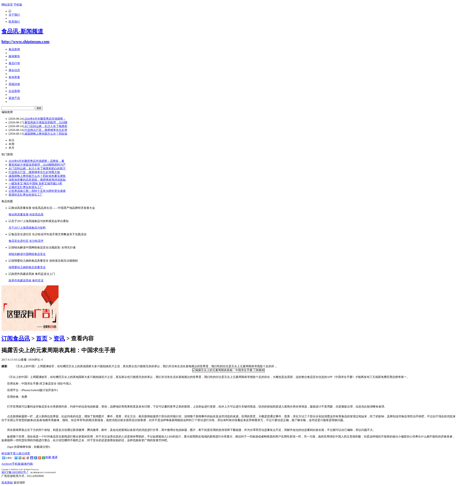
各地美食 (14, 77)
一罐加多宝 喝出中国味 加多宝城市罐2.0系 (35, 183)
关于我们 (14, 14)
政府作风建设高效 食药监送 (26, 280)
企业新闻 (14, 91)
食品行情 (14, 63)
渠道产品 (14, 98)
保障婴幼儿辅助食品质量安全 (27, 267)
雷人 (16, 453)
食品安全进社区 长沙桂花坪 (26, 240)
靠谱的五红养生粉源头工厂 (26, 194)
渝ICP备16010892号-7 (14, 472)
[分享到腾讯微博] (16, 458)
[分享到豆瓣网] (43, 458)
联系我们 (14, 21)
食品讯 (21, 338)
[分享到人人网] (35, 458)
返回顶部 (19, 482)
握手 (10, 453)
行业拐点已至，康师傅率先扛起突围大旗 (34, 172)
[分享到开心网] (39, 458)
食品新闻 (14, 49)
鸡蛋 (27, 453)
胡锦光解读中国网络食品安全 (27, 254)
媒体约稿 (26, 463)
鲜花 (4, 453)
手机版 (18, 4)
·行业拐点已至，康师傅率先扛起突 (45, 129)
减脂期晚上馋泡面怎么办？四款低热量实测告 (37, 175)
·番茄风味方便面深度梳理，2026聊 (45, 122)
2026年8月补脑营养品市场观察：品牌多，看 (36, 160)
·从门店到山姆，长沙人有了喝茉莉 (45, 126)
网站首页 (7, 4)
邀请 (54, 457)
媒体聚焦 (14, 56)
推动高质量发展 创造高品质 (26, 214)
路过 (21, 453)
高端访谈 (14, 84)
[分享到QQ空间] (20, 458)
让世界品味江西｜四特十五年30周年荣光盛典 (37, 190)
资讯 (59, 338)
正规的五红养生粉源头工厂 (26, 187)
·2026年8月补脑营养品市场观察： (45, 118)
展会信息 (14, 70)
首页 (41, 338)
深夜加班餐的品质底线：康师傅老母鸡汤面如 (37, 179)
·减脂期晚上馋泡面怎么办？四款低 (45, 133)
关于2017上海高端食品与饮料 (27, 227)
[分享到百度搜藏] (32, 458)
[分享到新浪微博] (24, 458)
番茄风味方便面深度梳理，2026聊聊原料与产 (37, 164)
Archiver (6, 463)
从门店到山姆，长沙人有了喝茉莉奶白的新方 (37, 168)
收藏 (48, 457)
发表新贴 (7, 482)
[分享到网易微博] (28, 458)
